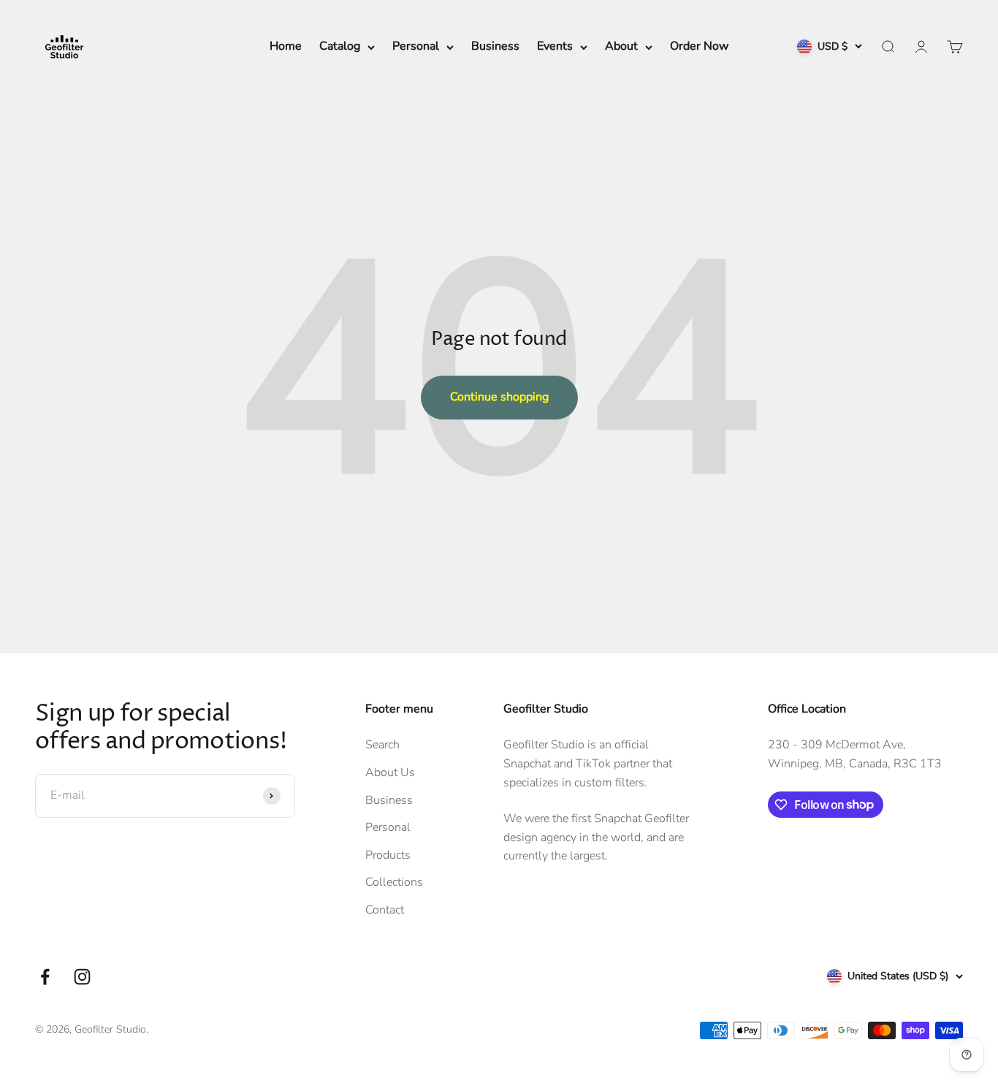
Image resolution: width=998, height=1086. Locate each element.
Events (555, 46)
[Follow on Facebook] (45, 977)
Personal (415, 46)
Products (388, 855)
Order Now (699, 46)
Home (286, 46)
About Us (390, 772)
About (621, 46)
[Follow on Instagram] (82, 977)
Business (495, 46)
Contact (384, 910)
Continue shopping (499, 397)
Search (382, 745)
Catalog (339, 46)
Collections (394, 882)
